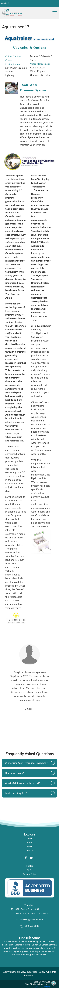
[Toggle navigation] (54, 13)
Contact (29, 850)
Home (29, 838)
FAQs (29, 870)
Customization (12, 64)
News (29, 846)
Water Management (40, 63)
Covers (8, 60)
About (29, 842)
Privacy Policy (29, 874)
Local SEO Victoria (42, 987)
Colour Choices (13, 56)
